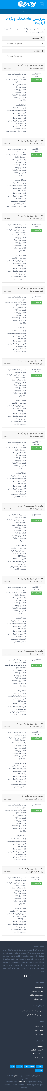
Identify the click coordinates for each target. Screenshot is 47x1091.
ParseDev (21, 1082)
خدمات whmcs (37, 1054)
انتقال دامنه (39, 1030)
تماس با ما (39, 1058)
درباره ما (39, 1066)
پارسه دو (16, 1075)
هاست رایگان (38, 999)
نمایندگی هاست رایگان (35, 1014)
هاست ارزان (39, 987)
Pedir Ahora (35, 80)
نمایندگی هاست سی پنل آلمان (32, 1011)
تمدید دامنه (39, 1034)
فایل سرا (19, 1066)
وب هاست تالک (29, 1066)
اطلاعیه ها (39, 1070)
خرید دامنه (39, 1026)
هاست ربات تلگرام (36, 995)
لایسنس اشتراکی (37, 1050)
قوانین (13, 1066)
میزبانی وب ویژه (37, 991)
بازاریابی (40, 1046)
